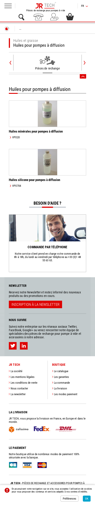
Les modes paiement (65, 394)
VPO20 (16, 137)
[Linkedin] (24, 346)
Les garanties (61, 377)
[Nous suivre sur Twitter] (13, 346)
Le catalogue (61, 371)
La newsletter (18, 394)
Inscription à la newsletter (35, 304)
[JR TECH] (6, 28)
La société (16, 371)
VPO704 (16, 185)
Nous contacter (19, 388)
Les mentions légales (22, 377)
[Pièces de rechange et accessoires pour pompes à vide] (45, 5)
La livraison (60, 388)
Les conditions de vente (24, 382)
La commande (62, 382)
